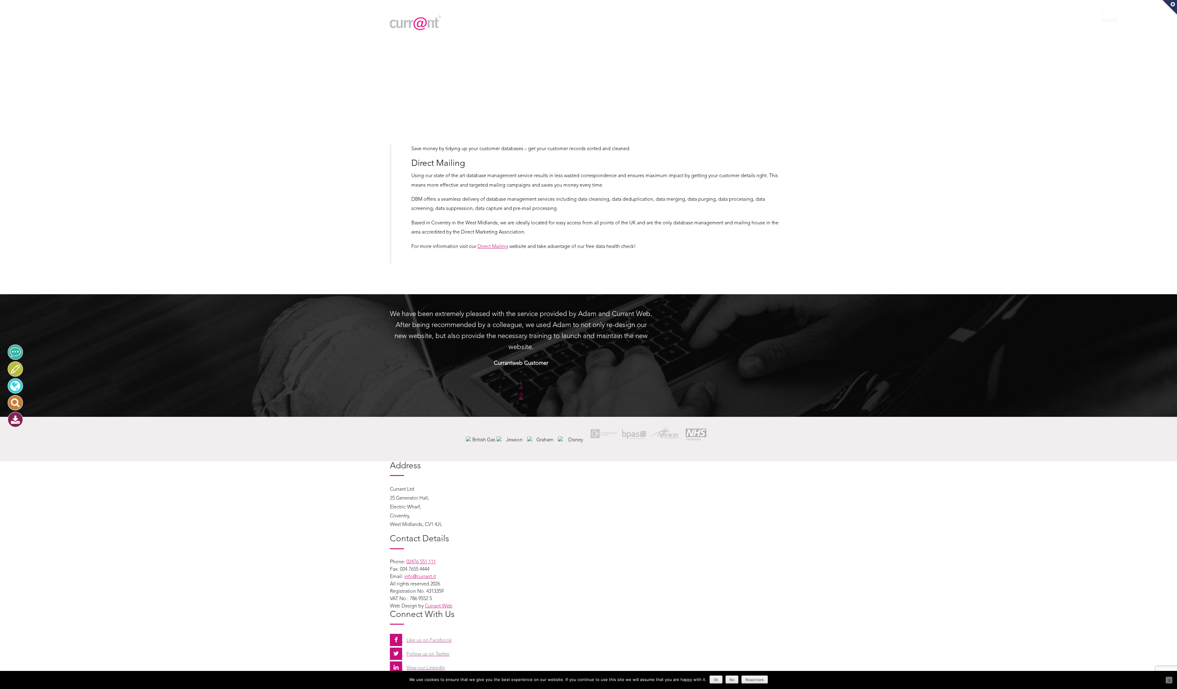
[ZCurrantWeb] (15, 386)
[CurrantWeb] (15, 402)
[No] (1169, 680)
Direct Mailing (493, 246)
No (731, 679)
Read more (754, 679)
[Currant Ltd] (453, 22)
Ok (716, 679)
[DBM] (15, 419)
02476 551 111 (421, 562)
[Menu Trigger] (1109, 13)
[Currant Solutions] (15, 352)
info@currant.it (420, 576)
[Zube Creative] (15, 369)
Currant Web (438, 606)
